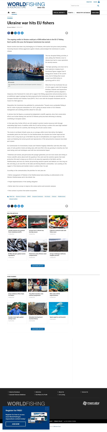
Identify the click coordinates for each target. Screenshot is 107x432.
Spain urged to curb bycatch (58, 317)
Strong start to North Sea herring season (36, 231)
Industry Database (14, 392)
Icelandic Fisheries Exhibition (17, 394)
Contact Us (85, 392)
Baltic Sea (12, 196)
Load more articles (37, 265)
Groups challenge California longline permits (58, 254)
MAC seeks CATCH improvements (55, 294)
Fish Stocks (47, 196)
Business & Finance (21, 196)
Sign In (95, 2)
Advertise (38, 392)
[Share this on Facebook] (8, 33)
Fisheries (10, 18)
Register (89, 2)
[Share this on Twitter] (12, 33)
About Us (61, 392)
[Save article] (66, 33)
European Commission (37, 196)
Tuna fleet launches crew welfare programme (36, 294)
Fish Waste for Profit (41, 394)
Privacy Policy (58, 421)
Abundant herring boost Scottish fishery (36, 317)
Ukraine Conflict (13, 199)
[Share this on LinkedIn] (15, 33)
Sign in (48, 29)
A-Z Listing (62, 394)
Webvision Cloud (57, 426)
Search (98, 5)
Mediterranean (61, 196)
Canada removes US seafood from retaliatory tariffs (16, 231)
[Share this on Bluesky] (18, 33)
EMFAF (29, 196)
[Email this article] (22, 33)
